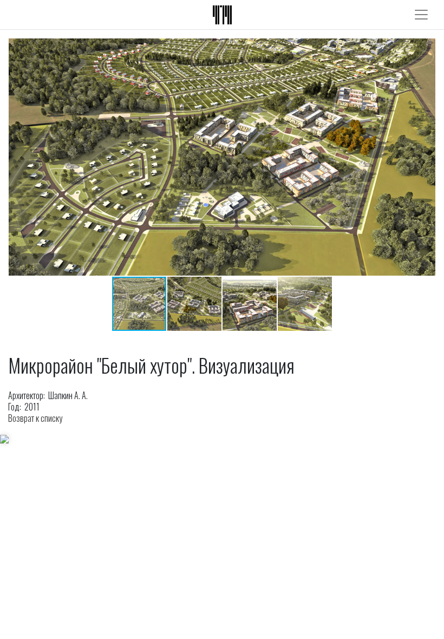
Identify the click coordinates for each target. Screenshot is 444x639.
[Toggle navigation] (421, 14)
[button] (425, 157)
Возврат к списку (35, 418)
